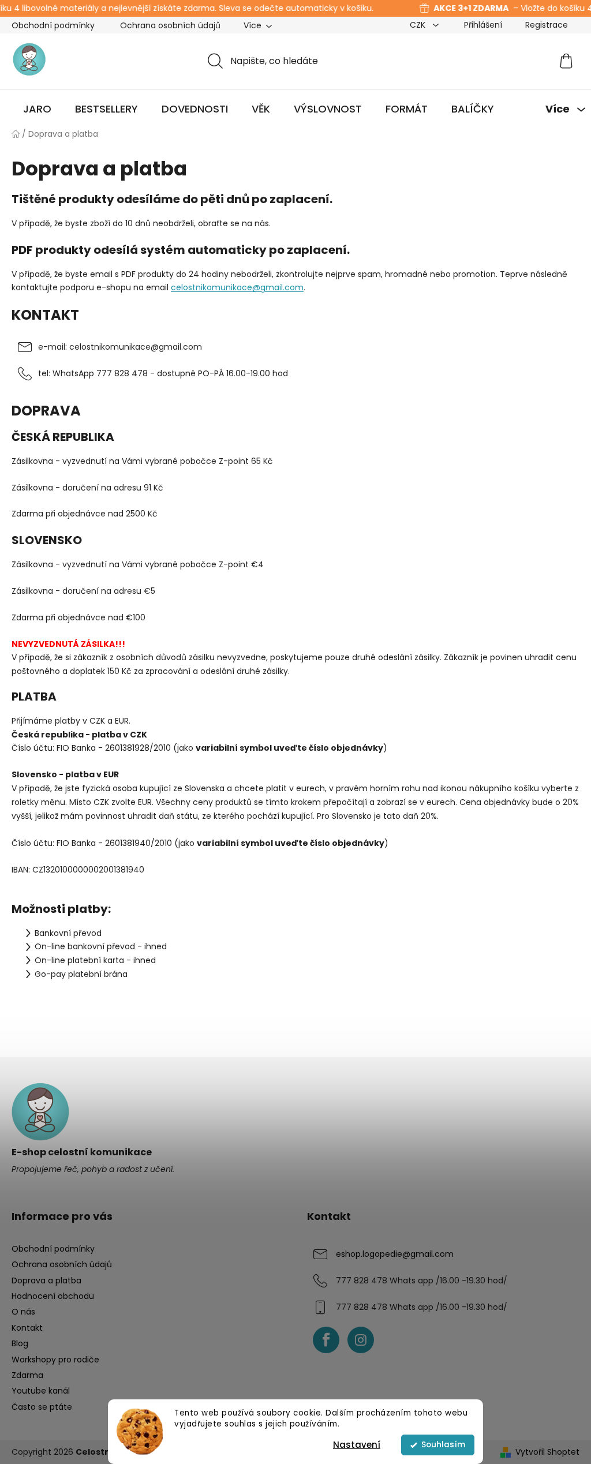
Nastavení (356, 1445)
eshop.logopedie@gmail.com (395, 1254)
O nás (23, 1311)
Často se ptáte (42, 1407)
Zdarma (27, 1375)
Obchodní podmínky (53, 25)
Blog (20, 1343)
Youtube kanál (41, 1390)
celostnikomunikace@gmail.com (237, 287)
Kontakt (27, 1328)
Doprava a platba (46, 1280)
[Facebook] (326, 1340)
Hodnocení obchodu (53, 1296)
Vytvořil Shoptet (547, 1452)
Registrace (546, 25)
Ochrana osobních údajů (170, 25)
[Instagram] (360, 1340)
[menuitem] (37, 109)
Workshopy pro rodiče (55, 1359)
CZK (419, 25)
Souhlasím (443, 1444)
